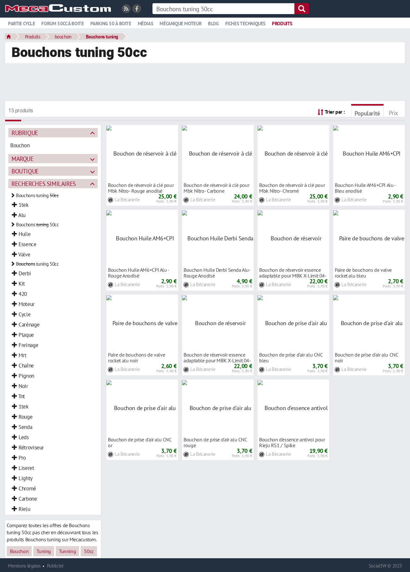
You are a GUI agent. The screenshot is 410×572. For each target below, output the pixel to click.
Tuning (44, 551)
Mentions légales (24, 565)
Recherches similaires (44, 184)
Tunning (67, 551)
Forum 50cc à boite (62, 23)
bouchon (63, 36)
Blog (213, 23)
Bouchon (19, 551)
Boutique (25, 171)
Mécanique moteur (180, 23)
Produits (282, 23)
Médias (145, 23)
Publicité (55, 565)
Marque (23, 159)
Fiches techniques (245, 23)
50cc (89, 551)
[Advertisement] (205, 82)
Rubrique (25, 133)
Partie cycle (21, 23)
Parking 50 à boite (110, 23)
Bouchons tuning (102, 36)
